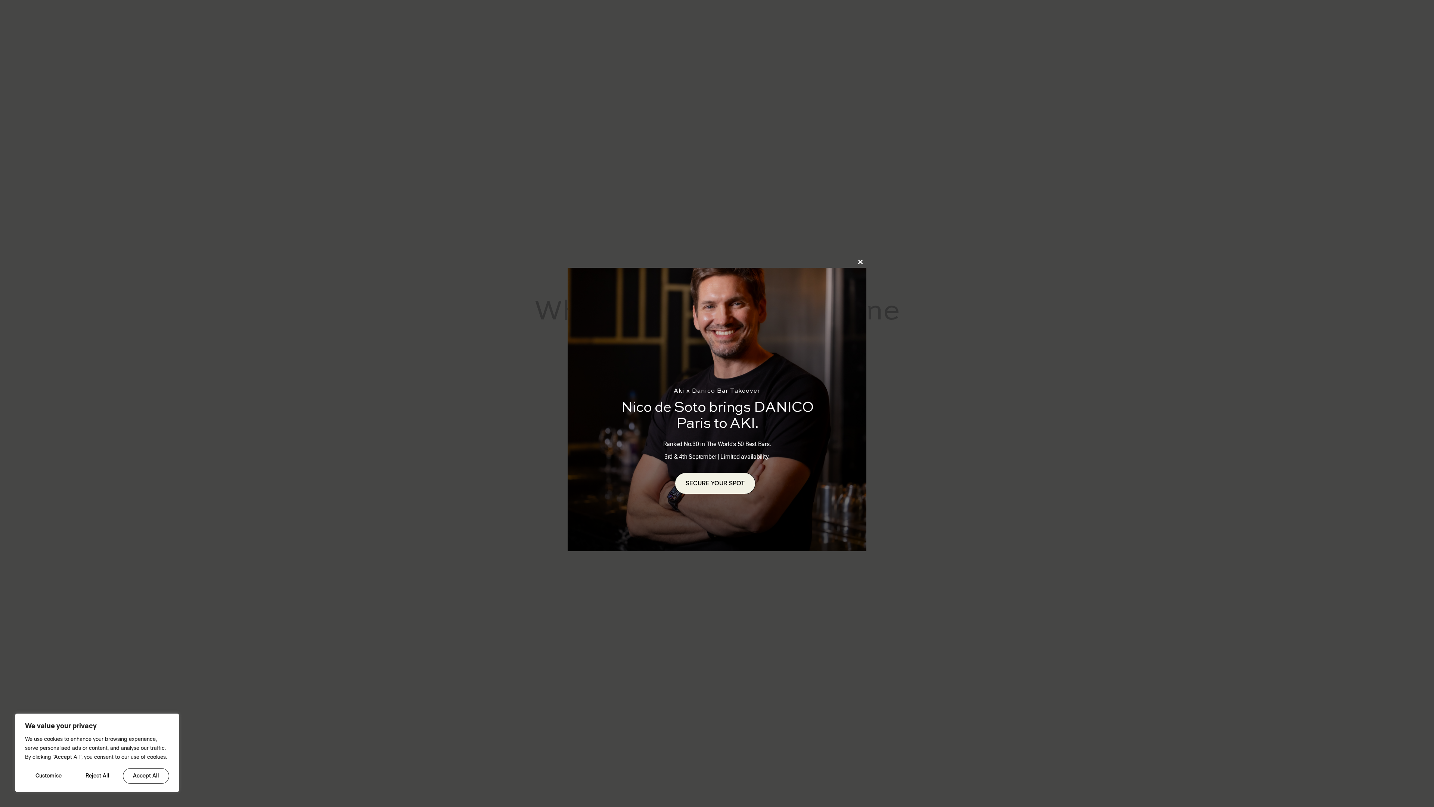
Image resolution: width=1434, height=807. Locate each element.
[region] (97, 753)
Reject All (97, 776)
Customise (48, 776)
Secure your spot (715, 483)
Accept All (146, 776)
